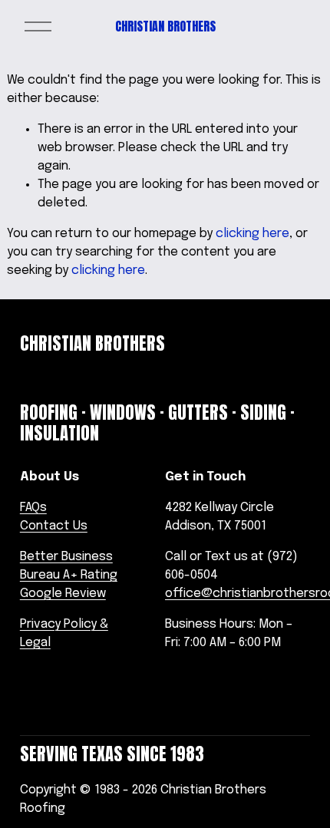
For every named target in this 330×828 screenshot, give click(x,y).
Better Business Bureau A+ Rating (68, 566)
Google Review (63, 593)
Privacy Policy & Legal (64, 633)
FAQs (33, 507)
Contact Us (53, 526)
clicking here (252, 233)
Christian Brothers (165, 26)
